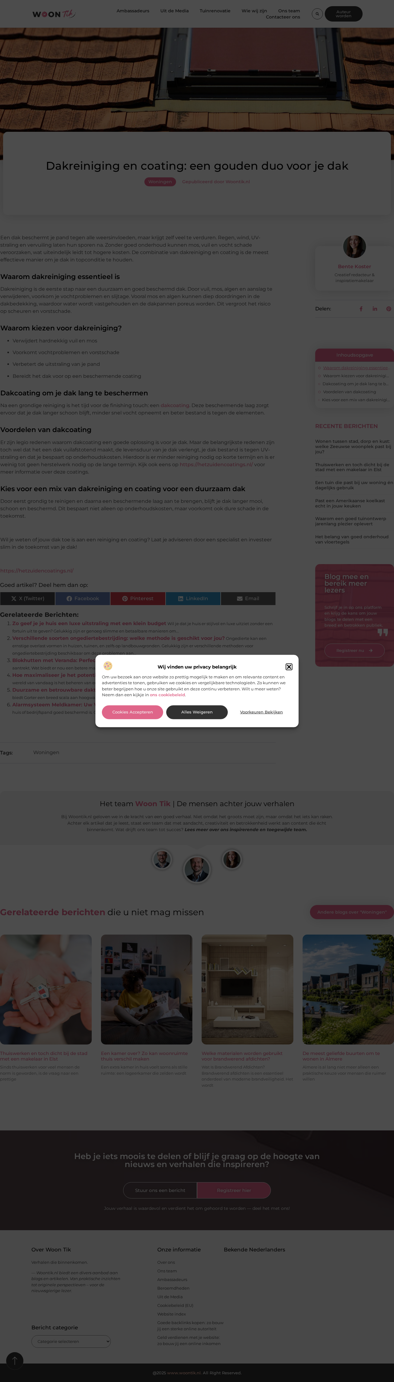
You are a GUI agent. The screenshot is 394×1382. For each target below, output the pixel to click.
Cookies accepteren (132, 712)
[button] (289, 667)
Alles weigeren (197, 712)
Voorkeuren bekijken (261, 712)
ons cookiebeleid (167, 694)
